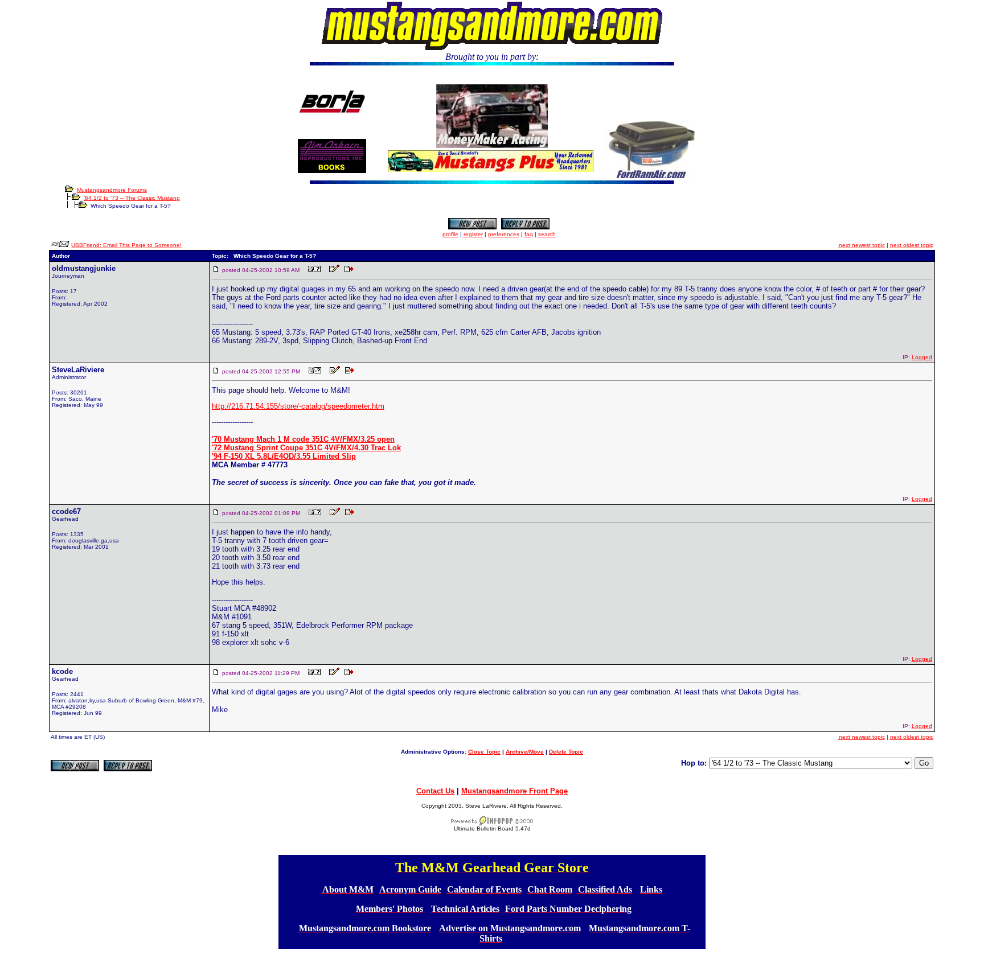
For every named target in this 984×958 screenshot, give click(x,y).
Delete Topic (566, 752)
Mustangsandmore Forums (112, 190)
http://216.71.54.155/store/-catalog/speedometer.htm (298, 406)
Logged (922, 357)
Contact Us (435, 791)
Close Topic (484, 752)
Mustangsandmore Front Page (514, 791)
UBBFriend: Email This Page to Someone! (126, 245)
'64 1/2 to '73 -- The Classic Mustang (132, 198)
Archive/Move (525, 752)
